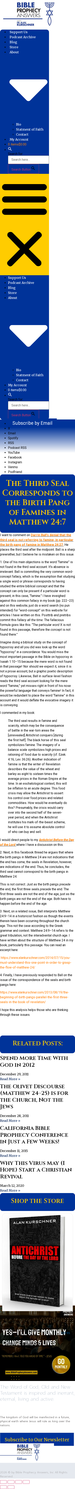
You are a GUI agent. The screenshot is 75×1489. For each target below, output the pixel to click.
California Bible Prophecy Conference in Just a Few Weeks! (34, 1134)
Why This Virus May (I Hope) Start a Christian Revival (36, 1169)
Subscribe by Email (32, 423)
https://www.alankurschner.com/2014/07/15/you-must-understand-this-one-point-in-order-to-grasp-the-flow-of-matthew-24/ (35, 962)
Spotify (13, 438)
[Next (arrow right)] (11, 1487)
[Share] (18, 1482)
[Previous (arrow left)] (3, 1487)
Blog (13, 42)
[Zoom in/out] (3, 1482)
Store (14, 47)
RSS (11, 443)
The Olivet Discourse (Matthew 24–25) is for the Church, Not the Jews (34, 1097)
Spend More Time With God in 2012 (34, 1061)
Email (12, 433)
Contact (22, 134)
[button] (10, 150)
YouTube (14, 452)
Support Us (19, 32)
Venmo (13, 467)
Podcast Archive (23, 37)
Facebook (15, 457)
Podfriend (15, 472)
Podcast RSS (17, 448)
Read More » (10, 1079)
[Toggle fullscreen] (11, 1482)
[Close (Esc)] (26, 1482)
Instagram (15, 462)
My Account (19, 139)
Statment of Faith (29, 129)
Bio (18, 124)
